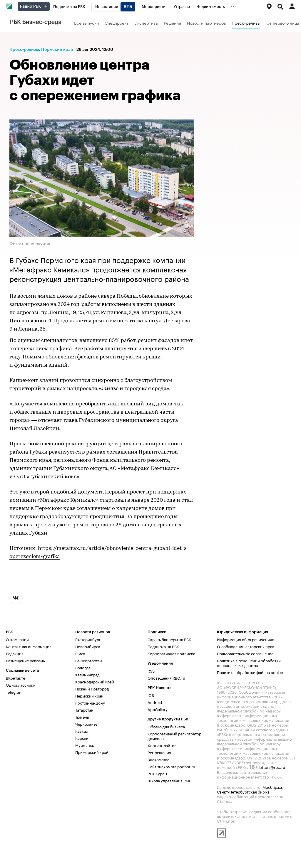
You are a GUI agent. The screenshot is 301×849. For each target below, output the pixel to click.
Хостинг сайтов (162, 745)
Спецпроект (116, 22)
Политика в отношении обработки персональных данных (249, 662)
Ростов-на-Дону (90, 702)
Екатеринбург (88, 639)
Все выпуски (86, 22)
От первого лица (282, 22)
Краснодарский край (94, 681)
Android (155, 702)
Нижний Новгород (92, 688)
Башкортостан (88, 660)
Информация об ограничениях (245, 639)
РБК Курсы (157, 773)
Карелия (83, 738)
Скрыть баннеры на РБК (169, 639)
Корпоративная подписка (171, 653)
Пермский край (57, 49)
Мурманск (84, 745)
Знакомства (158, 759)
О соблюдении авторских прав (245, 646)
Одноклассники (21, 685)
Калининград (87, 674)
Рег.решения (159, 752)
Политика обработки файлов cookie (250, 672)
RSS (151, 670)
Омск (80, 653)
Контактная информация (28, 646)
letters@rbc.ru (272, 767)
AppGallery (158, 709)
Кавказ (81, 731)
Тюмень (82, 717)
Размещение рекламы (26, 660)
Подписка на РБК (163, 646)
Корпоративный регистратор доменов (174, 735)
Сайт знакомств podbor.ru (171, 766)
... (233, 6)
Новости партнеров (206, 22)
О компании (17, 639)
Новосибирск (87, 646)
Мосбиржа (272, 787)
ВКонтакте (15, 677)
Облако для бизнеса (166, 726)
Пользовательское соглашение (245, 653)
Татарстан (84, 709)
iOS (151, 695)
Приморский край (91, 752)
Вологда (83, 667)
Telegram (14, 692)
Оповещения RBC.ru (166, 677)
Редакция (15, 653)
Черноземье (86, 724)
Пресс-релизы (246, 22)
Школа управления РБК (169, 780)
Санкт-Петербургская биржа (243, 791)
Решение (172, 22)
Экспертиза (146, 22)
